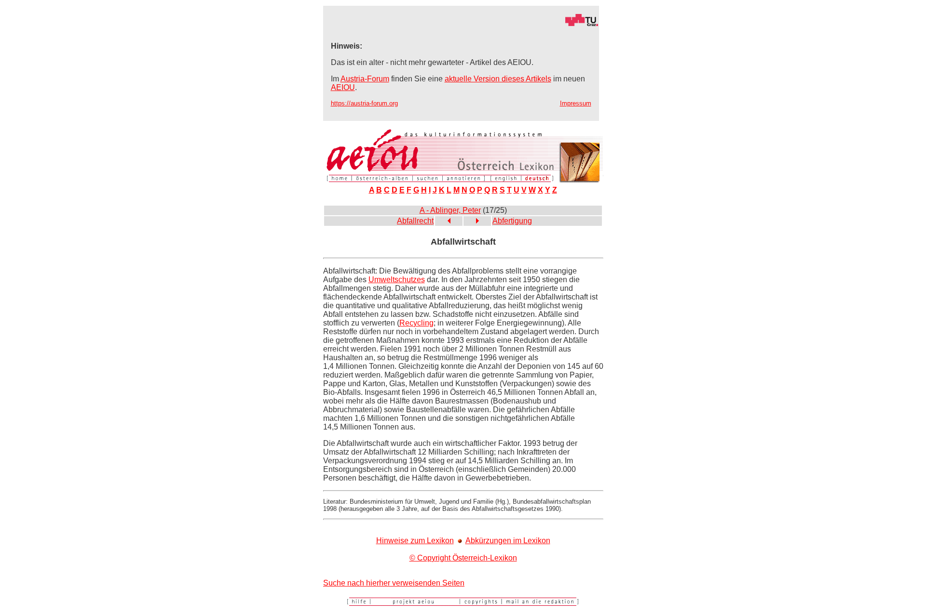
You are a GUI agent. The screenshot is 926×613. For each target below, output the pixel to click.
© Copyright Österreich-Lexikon (463, 558)
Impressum (575, 103)
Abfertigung (512, 221)
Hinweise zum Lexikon (415, 540)
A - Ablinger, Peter (450, 210)
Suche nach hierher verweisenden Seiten (393, 583)
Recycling (416, 323)
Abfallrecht (415, 221)
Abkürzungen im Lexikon (507, 540)
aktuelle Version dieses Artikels (498, 79)
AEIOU (343, 87)
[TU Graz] (461, 24)
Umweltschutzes (396, 279)
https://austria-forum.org (364, 103)
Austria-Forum (364, 79)
